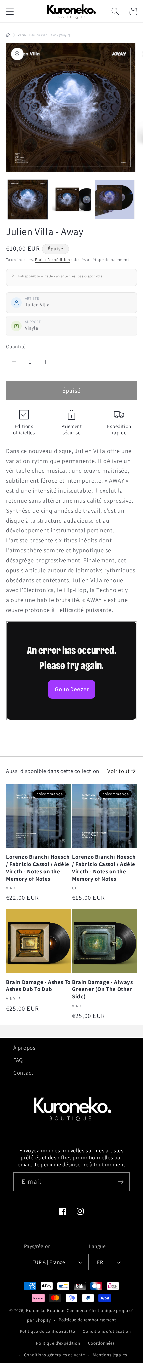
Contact (23, 1072)
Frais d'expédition (52, 259)
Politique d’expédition (58, 1343)
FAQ (18, 1060)
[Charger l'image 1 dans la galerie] (28, 199)
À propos (24, 1047)
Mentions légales (110, 1355)
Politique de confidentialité (47, 1331)
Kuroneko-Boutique (46, 1310)
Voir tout (119, 770)
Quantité (16, 346)
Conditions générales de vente (54, 1355)
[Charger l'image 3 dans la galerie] (115, 199)
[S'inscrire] (120, 1181)
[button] (10, 11)
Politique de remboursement (87, 1320)
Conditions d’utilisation (107, 1331)
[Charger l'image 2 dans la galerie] (71, 199)
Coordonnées (101, 1343)
